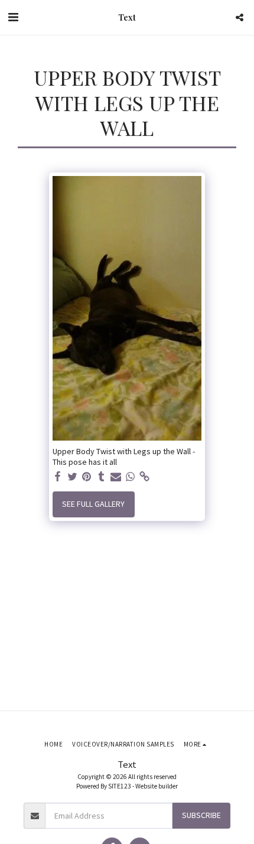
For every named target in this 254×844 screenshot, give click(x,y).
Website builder (156, 786)
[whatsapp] (130, 477)
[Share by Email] (115, 477)
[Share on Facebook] (58, 477)
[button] (13, 16)
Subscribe (201, 815)
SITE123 (119, 786)
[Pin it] (87, 477)
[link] (144, 477)
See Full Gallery (93, 503)
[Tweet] (72, 477)
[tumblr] (101, 477)
